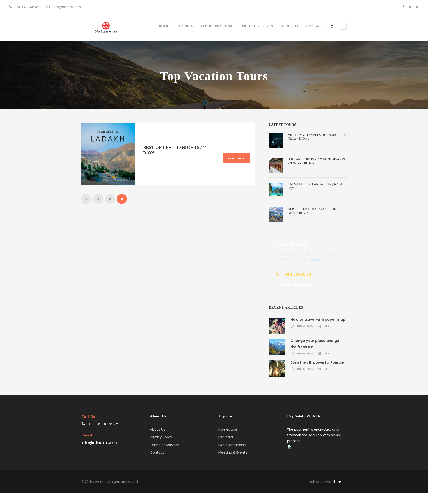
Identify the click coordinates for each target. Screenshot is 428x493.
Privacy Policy (161, 437)
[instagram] (417, 7)
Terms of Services (165, 444)
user (326, 326)
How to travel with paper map (317, 319)
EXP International (217, 26)
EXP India (185, 26)
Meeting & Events (257, 26)
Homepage (227, 429)
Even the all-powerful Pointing (317, 362)
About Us (289, 26)
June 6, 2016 (304, 326)
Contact (314, 26)
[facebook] (403, 7)
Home (164, 26)
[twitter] (410, 7)
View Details (236, 158)
